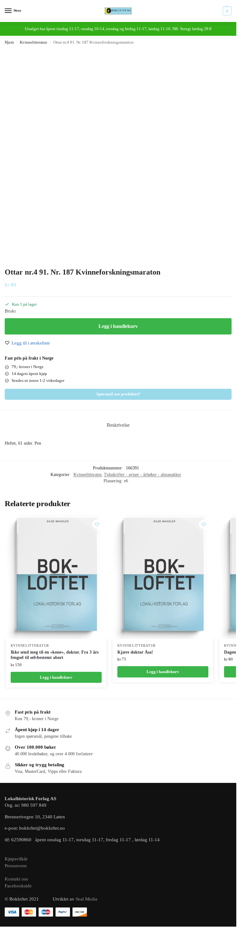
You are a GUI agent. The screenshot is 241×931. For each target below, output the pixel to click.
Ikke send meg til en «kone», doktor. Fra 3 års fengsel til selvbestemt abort (55, 655)
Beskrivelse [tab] (118, 425)
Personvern (16, 865)
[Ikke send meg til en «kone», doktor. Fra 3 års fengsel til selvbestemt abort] (56, 577)
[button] (226, 11)
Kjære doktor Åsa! (135, 652)
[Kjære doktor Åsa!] (163, 577)
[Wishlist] (97, 524)
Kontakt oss (16, 878)
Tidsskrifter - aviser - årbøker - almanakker (142, 474)
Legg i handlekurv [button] (56, 677)
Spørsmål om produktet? (118, 394)
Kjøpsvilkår (16, 858)
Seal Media (86, 899)
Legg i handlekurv (118, 326)
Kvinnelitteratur (33, 42)
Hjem (9, 42)
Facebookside (18, 885)
